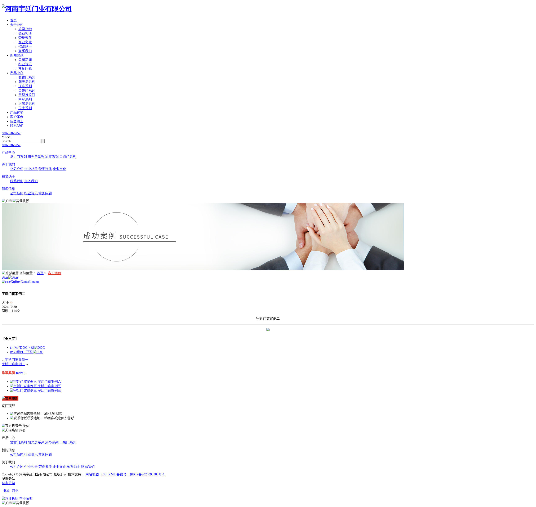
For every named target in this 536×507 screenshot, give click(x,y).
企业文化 (25, 42)
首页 (13, 20)
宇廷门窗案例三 (13, 364)
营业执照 (25, 498)
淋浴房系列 (26, 103)
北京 (6, 491)
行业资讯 (25, 64)
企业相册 (25, 33)
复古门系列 (26, 77)
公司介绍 (25, 29)
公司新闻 (25, 59)
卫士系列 (25, 108)
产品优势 (16, 112)
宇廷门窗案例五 (49, 386)
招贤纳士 (25, 46)
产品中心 (16, 73)
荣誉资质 (25, 38)
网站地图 (92, 474)
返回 (5, 277)
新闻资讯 (16, 55)
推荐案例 (8, 373)
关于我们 (8, 164)
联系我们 (25, 51)
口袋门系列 (26, 90)
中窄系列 (25, 99)
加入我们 (31, 181)
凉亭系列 (25, 86)
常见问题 (25, 68)
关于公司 (16, 24)
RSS (103, 474)
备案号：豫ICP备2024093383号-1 (140, 474)
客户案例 (16, 117)
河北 (15, 491)
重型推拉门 (26, 95)
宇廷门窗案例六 (49, 381)
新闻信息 (8, 189)
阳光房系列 (26, 81)
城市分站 (8, 483)
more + (21, 373)
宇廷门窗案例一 (16, 359)
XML (112, 474)
